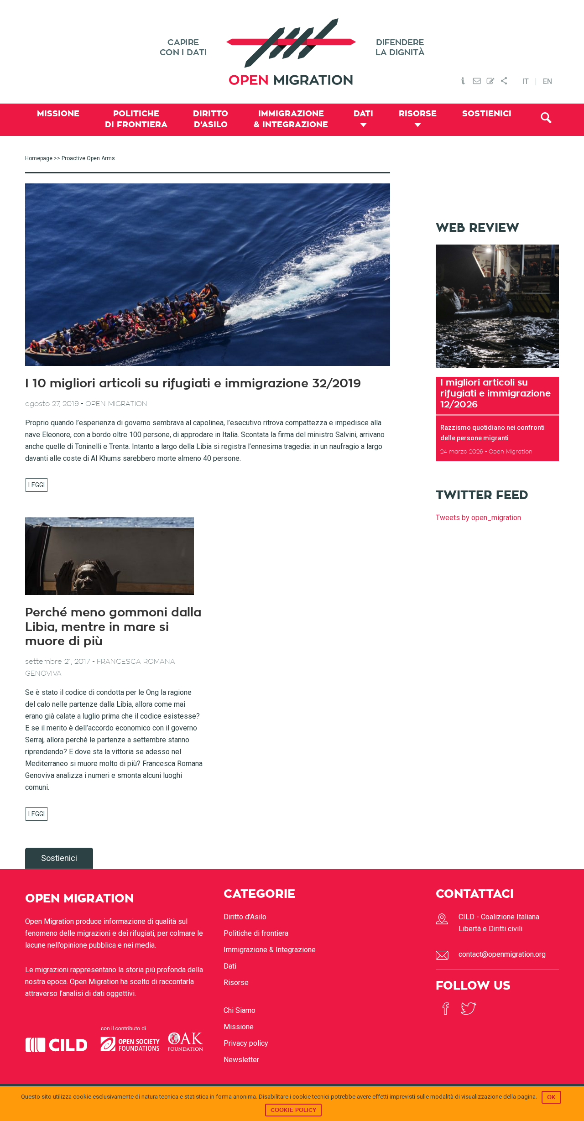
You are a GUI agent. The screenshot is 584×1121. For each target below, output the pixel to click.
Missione (239, 1026)
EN (547, 81)
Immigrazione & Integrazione (270, 949)
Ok (551, 1097)
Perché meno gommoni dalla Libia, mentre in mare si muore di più (113, 627)
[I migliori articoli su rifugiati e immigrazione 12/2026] (497, 370)
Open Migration (292, 51)
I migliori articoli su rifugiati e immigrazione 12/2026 (495, 393)
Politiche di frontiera (256, 933)
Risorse (236, 982)
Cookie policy (293, 1110)
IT (525, 81)
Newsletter (241, 1059)
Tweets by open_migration (478, 517)
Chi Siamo (240, 1010)
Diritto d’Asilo (245, 916)
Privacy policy (246, 1043)
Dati (230, 966)
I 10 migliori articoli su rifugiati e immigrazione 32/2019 (193, 384)
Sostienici (59, 858)
